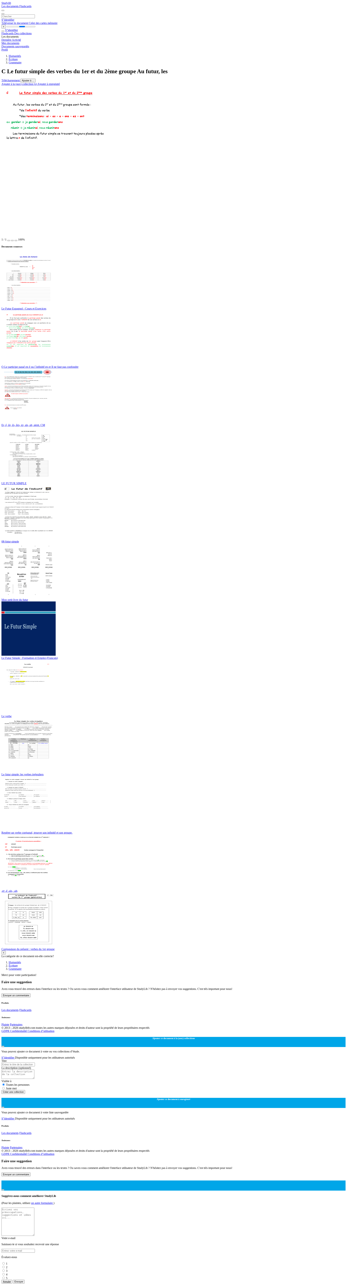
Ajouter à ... (28, 80)
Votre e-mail (8, 1238)
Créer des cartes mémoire (43, 23)
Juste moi (11, 1088)
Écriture (13, 59)
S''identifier (7, 19)
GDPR (5, 1031)
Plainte (5, 1024)
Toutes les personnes (17, 1084)
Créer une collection (13, 1092)
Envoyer (18, 1281)
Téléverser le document (15, 23)
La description (16, 1067)
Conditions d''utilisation (41, 1031)
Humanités (15, 56)
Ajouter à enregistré (48, 84)
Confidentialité (19, 1031)
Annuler (7, 1281)
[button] (8, 240)
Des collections (23, 33)
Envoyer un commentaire (16, 995)
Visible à (6, 1081)
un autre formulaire (42, 1203)
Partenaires (16, 1024)
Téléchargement (10, 80)
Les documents (10, 6)
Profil (4, 49)
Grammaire (15, 62)
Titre (4, 1060)
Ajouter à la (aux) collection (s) (19, 84)
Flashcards (25, 6)
